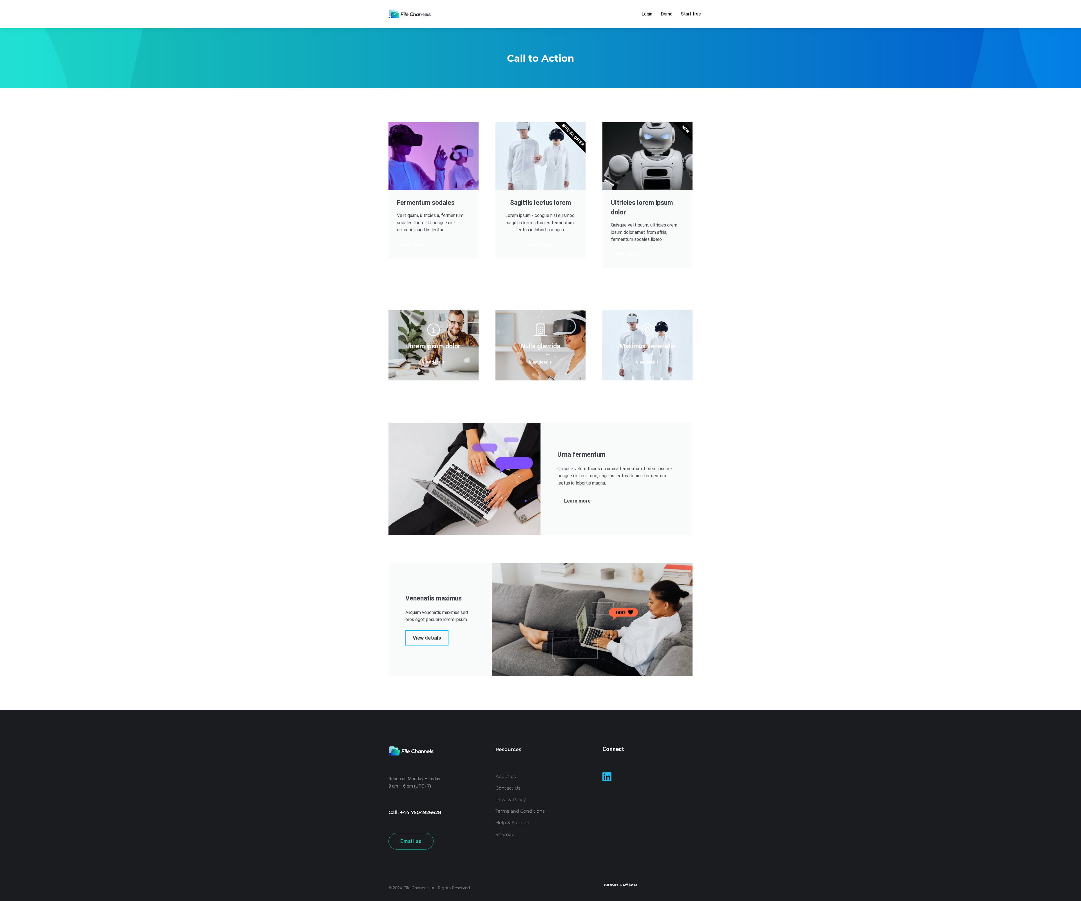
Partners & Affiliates (621, 885)
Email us (411, 841)
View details (433, 362)
